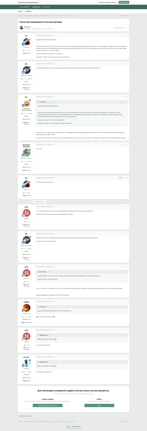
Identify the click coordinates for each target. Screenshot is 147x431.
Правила (28, 11)
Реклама (47, 7)
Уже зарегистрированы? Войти (107, 2)
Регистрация (123, 2)
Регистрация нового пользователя (47, 405)
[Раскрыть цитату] (38, 102)
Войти (99, 405)
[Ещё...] (126, 35)
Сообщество (36, 7)
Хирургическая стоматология (45, 28)
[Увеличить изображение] (37, 316)
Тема (68, 426)
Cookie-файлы (76, 426)
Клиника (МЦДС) (24, 7)
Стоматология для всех (28, 2)
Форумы (20, 11)
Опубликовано (45, 35)
